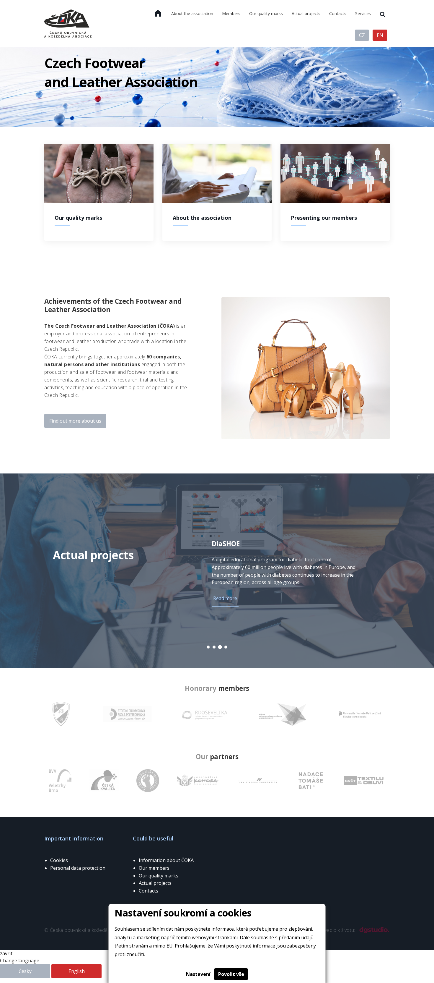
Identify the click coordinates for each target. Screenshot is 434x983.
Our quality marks (158, 875)
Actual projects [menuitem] (306, 13)
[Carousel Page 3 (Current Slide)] (220, 647)
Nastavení (198, 974)
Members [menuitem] (231, 13)
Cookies (59, 860)
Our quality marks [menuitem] (266, 13)
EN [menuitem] (380, 35)
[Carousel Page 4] (225, 647)
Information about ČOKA (166, 860)
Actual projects (155, 883)
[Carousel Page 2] (214, 647)
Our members (154, 868)
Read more (225, 598)
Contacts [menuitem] (337, 13)
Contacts (148, 890)
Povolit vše (231, 974)
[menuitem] (158, 13)
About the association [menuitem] (192, 13)
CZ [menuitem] (362, 35)
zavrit (6, 953)
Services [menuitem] (363, 13)
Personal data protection (77, 868)
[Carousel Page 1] (208, 647)
